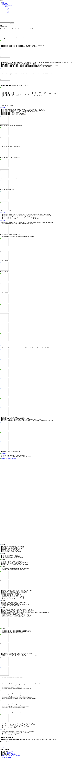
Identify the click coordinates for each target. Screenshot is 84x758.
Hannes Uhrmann (8, 10)
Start (3, 2)
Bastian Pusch (4, 744)
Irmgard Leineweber (8, 5)
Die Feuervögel (5, 745)
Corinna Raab (7, 7)
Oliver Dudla (7, 12)
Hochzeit (4, 13)
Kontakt (3, 18)
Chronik (3, 14)
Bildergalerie (4, 16)
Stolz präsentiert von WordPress (5, 757)
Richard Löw (7, 11)
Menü (1, 0)
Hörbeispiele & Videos (6, 15)
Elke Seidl (6, 6)
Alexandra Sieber (5, 743)
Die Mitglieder (5, 4)
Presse (3, 17)
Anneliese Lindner (8, 8)
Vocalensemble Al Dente (10, 753)
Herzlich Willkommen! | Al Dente (8, 755)
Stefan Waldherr (7, 9)
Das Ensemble (4, 3)
